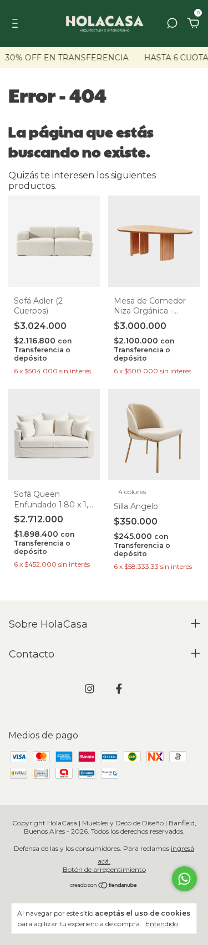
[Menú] (17, 23)
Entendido (161, 924)
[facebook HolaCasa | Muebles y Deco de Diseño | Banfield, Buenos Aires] (119, 689)
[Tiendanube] (104, 886)
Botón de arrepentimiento (104, 869)
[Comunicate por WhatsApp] (184, 878)
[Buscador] (171, 23)
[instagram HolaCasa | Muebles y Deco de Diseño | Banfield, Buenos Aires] (89, 689)
